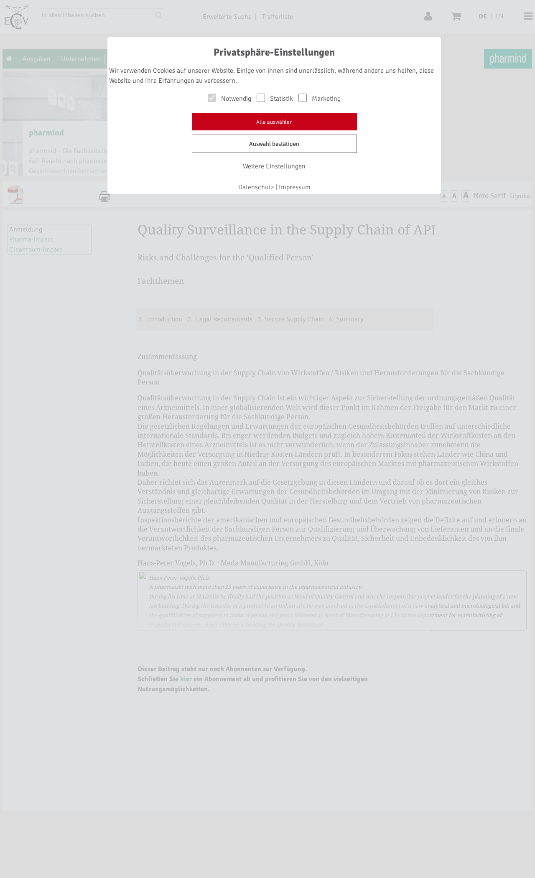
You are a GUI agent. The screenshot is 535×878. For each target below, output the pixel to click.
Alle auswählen (274, 122)
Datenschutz (256, 187)
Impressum (295, 187)
